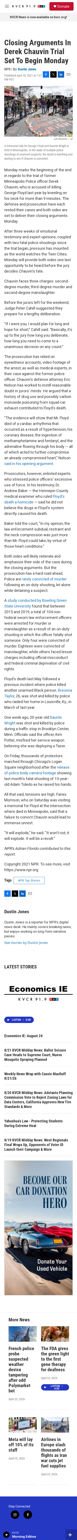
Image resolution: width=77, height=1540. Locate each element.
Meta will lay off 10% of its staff (21, 1445)
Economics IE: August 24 (23, 1036)
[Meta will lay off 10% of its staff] (23, 1425)
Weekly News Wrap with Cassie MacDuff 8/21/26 (35, 1076)
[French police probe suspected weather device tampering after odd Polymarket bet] (23, 1334)
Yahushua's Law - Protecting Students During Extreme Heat (33, 1123)
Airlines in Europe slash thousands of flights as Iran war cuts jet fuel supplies (54, 1453)
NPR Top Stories (29, 880)
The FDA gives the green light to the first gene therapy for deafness (55, 1359)
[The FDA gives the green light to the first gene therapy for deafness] (55, 1334)
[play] (6, 1535)
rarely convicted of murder (44, 579)
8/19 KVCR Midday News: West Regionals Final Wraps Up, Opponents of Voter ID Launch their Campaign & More (36, 1145)
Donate (63, 6)
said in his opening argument (28, 463)
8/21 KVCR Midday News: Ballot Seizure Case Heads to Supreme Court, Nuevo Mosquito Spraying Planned (35, 1055)
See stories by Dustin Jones (26, 942)
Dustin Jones (27, 69)
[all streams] (71, 1534)
